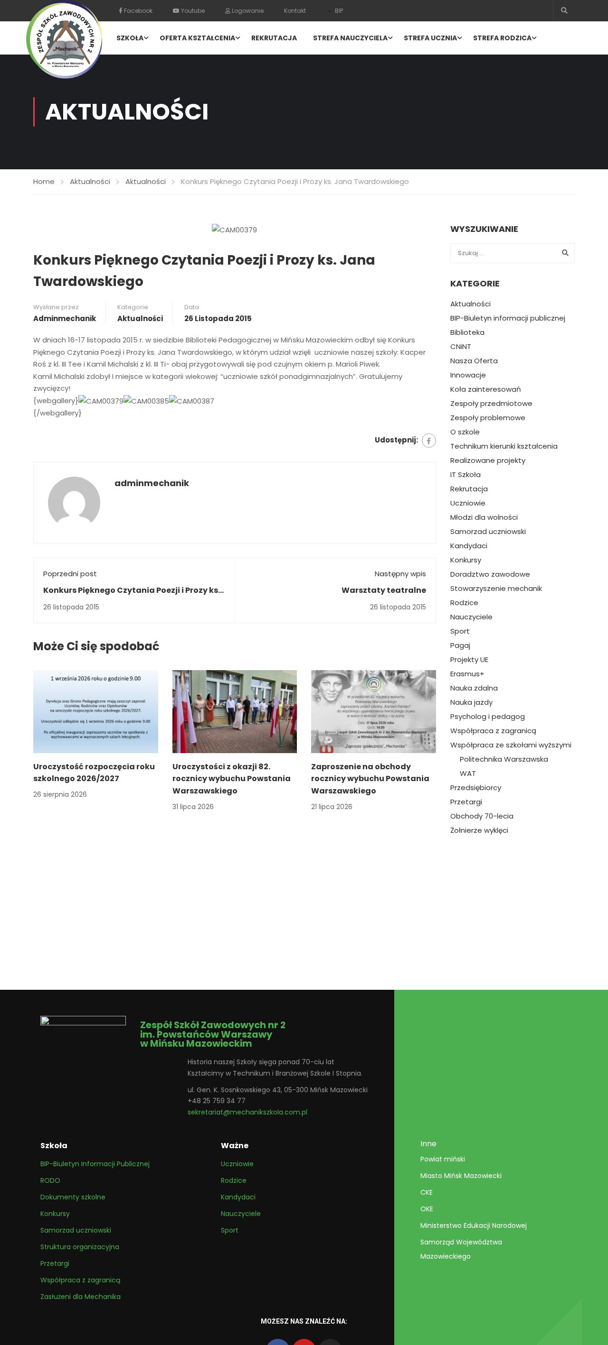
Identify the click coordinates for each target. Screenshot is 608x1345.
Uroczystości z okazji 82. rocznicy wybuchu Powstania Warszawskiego (231, 778)
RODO (50, 1180)
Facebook (137, 11)
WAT (468, 773)
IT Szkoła (465, 474)
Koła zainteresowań (485, 389)
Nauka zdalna (474, 688)
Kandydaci (468, 546)
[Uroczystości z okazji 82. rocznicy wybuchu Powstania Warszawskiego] (234, 711)
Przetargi (466, 802)
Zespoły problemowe (487, 418)
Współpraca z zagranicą (493, 731)
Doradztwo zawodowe (490, 574)
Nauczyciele (471, 617)
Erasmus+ (467, 674)
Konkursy (465, 560)
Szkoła (129, 38)
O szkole (465, 432)
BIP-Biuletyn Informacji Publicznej (95, 1164)
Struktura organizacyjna (79, 1247)
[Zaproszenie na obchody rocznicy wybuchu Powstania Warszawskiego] (373, 711)
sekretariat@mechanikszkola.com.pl (247, 1112)
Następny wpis (400, 574)
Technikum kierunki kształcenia (504, 446)
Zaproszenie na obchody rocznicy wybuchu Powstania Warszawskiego (370, 778)
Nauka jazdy (471, 702)
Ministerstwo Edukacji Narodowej (473, 1225)
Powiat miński (442, 1159)
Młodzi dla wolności (484, 517)
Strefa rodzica (502, 38)
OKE (426, 1209)
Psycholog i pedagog (487, 716)
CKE (426, 1192)
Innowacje (468, 375)
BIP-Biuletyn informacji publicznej (507, 318)
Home (44, 181)
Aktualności (90, 181)
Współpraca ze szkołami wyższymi (510, 745)
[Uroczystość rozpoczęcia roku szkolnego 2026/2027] (95, 711)
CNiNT (460, 346)
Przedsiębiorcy (475, 787)
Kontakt (295, 11)
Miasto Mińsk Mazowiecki (461, 1175)
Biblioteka (467, 332)
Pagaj (460, 645)
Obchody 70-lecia (481, 816)
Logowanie (247, 11)
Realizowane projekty (487, 460)
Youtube (192, 11)
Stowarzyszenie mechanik (496, 588)
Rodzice (464, 603)
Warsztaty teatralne (384, 590)
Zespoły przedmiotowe (491, 403)
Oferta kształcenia (197, 38)
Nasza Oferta (474, 361)
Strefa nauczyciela (350, 38)
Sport (460, 631)
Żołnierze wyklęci (479, 830)
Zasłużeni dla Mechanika (80, 1296)
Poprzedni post (70, 574)
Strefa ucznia (430, 38)
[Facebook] (429, 440)
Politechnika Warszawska (504, 759)
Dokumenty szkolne (72, 1197)
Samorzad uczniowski (488, 531)
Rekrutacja (274, 38)
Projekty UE (469, 659)
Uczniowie (467, 503)
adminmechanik (64, 318)
